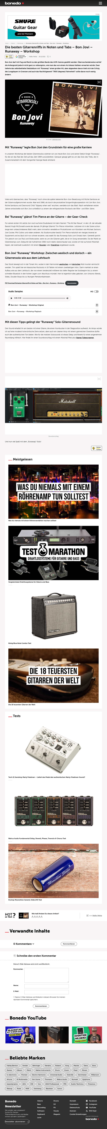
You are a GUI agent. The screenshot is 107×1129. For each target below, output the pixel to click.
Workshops (20, 43)
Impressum (74, 1104)
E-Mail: (16, 991)
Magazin (57, 1114)
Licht (39, 1118)
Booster (42, 245)
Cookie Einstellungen (78, 1114)
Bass (39, 1104)
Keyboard (41, 1114)
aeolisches (63, 264)
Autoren (73, 1111)
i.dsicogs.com (56, 139)
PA (55, 1108)
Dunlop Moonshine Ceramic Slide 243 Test (25, 900)
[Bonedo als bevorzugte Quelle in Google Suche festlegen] (21, 57)
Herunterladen (71, 283)
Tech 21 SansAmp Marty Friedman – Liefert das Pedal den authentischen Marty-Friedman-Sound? (46, 777)
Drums (56, 1101)
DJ (55, 1104)
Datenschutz (75, 1108)
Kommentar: (18, 969)
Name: (16, 985)
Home (6, 43)
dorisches (76, 264)
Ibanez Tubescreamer (85, 338)
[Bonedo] (14, 3)
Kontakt (73, 1101)
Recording (41, 1108)
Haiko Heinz (33, 56)
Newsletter (15, 1122)
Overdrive (55, 245)
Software (40, 1111)
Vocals (56, 1111)
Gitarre (13, 43)
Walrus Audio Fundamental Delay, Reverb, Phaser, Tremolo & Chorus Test (37, 838)
